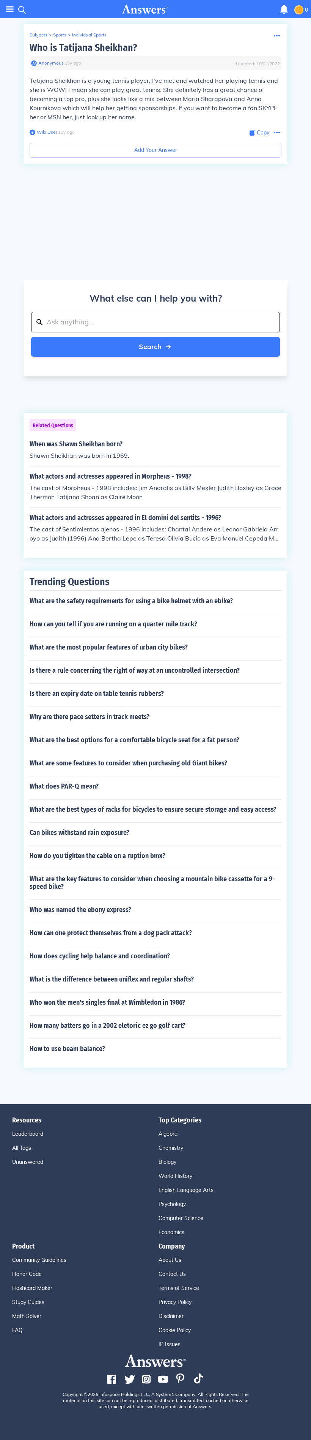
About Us (170, 1260)
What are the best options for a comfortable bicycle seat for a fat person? (134, 740)
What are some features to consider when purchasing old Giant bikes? (128, 763)
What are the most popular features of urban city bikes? (109, 647)
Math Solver (26, 1316)
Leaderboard (27, 1133)
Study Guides (28, 1302)
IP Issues (170, 1344)
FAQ (17, 1330)
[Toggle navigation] (10, 9)
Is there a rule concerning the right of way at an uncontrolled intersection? (135, 670)
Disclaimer (171, 1316)
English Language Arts (186, 1190)
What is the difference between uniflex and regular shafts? (112, 979)
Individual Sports (89, 35)
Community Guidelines (39, 1260)
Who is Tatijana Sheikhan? (83, 48)
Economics (171, 1232)
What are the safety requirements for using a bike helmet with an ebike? (131, 601)
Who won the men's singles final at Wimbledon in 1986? (107, 1002)
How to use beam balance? (67, 1049)
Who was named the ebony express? (80, 910)
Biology (167, 1162)
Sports (59, 35)
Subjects (38, 35)
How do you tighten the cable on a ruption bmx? (97, 856)
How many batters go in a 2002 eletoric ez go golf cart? (107, 1025)
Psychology (172, 1204)
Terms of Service (179, 1288)
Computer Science (181, 1218)
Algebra (168, 1133)
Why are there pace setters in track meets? (89, 717)
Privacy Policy (175, 1302)
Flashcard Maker (32, 1288)
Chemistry (171, 1147)
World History (175, 1176)
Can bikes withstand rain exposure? (79, 832)
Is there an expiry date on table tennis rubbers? (97, 693)
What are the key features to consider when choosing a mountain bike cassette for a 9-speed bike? (152, 883)
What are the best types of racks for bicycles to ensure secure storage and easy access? (153, 809)
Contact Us (172, 1274)
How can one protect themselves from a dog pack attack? (111, 933)
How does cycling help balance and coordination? (100, 956)
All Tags (21, 1147)
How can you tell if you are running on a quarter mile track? (113, 624)
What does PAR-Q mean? (64, 786)
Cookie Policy (175, 1330)
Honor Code (27, 1274)
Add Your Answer (155, 150)
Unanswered (27, 1162)
